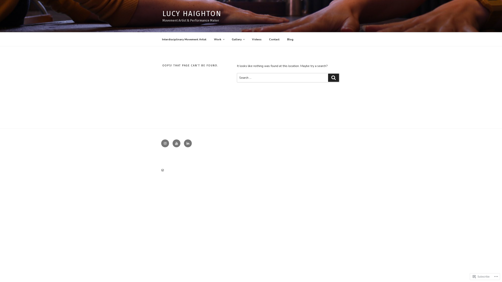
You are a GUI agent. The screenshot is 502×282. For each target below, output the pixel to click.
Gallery (237, 39)
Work (217, 39)
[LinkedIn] (188, 143)
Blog (290, 39)
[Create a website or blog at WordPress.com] (162, 170)
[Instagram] (165, 143)
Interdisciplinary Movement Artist (184, 39)
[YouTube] (176, 143)
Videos (256, 39)
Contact (274, 39)
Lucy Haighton (191, 13)
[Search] (333, 78)
